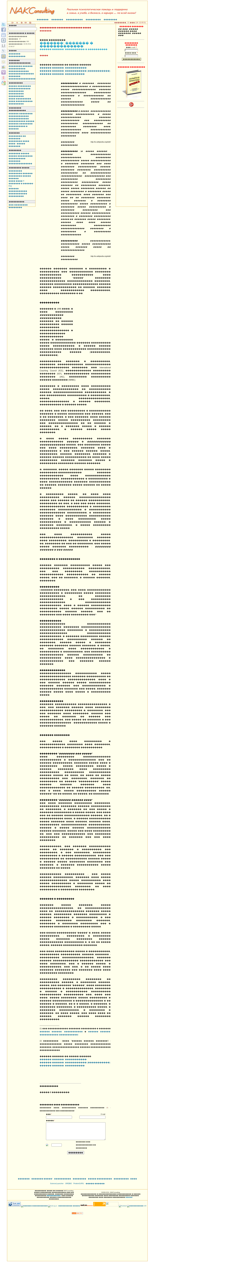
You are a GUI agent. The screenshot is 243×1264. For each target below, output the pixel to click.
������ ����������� (18, 190)
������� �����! (41, 1179)
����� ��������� (21, 156)
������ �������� (21, 114)
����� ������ (95, 1184)
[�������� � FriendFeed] (3, 35)
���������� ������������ (19, 70)
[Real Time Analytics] (77, 1213)
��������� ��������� (16, 95)
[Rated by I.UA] (112, 1206)
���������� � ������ (18, 127)
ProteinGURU (78, 1184)
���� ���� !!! (16, 181)
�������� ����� (20, 176)
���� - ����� (17, 144)
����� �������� (20, 86)
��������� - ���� (125, 1179)
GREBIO (68, 1184)
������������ (19, 116)
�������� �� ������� (17, 137)
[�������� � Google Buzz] (3, 67)
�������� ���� (19, 141)
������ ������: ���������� (62, 74)
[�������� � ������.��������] (3, 77)
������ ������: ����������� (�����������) (75, 71)
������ (14, 178)
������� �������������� (20, 162)
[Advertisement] (93, 318)
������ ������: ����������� (63, 68)
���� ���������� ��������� (21, 102)
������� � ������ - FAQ (21, 185)
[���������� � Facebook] (3, 29)
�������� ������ (21, 66)
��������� (93, 20)
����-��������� (20, 99)
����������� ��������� (18, 195)
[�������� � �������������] (3, 61)
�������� (110, 20)
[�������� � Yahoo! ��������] (3, 72)
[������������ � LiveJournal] (3, 51)
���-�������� (18, 205)
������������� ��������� (20, 90)
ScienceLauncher (57, 1184)
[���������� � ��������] (3, 40)
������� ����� (19, 153)
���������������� (22, 79)
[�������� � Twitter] (3, 24)
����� (128, 1197)
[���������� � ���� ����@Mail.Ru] (3, 56)
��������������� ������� (21, 75)
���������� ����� (21, 121)
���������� (74, 20)
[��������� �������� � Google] (3, 83)
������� (43, 20)
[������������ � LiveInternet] (3, 45)
